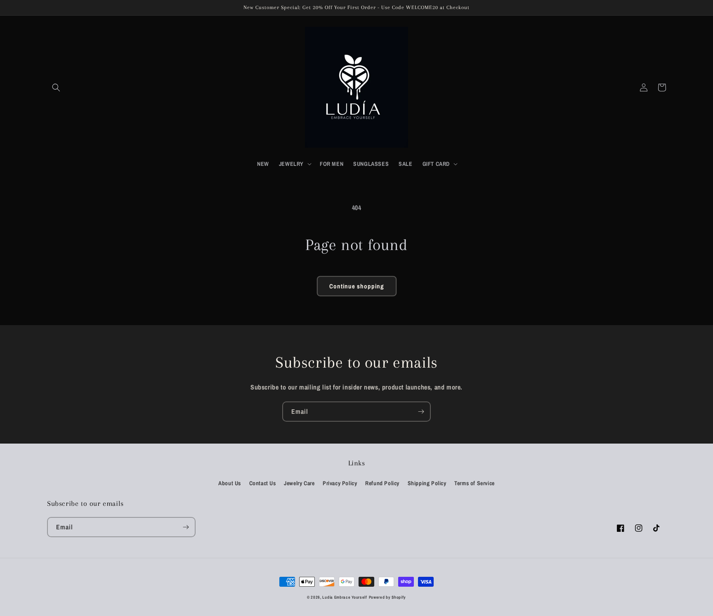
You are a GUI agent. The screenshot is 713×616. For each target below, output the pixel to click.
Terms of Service (474, 483)
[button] (56, 87)
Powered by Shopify (387, 597)
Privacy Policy (340, 483)
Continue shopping (356, 286)
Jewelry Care (299, 483)
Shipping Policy (427, 483)
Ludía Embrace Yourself (344, 597)
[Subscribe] (421, 411)
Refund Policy (382, 483)
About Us (229, 483)
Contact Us (262, 483)
